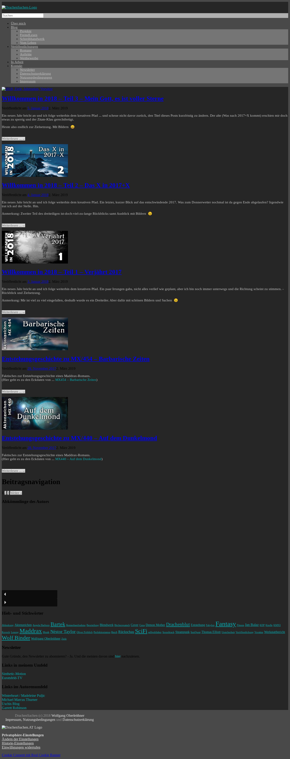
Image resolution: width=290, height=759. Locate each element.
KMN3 (277, 625)
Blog (14, 27)
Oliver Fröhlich (85, 632)
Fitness (240, 625)
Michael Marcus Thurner (19, 700)
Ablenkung (8, 625)
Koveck (6, 632)
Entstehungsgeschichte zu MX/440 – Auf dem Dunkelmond (79, 438)
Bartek (58, 624)
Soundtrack (168, 632)
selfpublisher (155, 632)
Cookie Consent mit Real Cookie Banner (31, 755)
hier (118, 656)
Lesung (15, 632)
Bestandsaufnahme (76, 625)
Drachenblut (178, 624)
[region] (145, 557)
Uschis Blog (10, 704)
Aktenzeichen (23, 625)
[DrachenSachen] (19, 7)
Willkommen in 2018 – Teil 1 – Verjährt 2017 (62, 272)
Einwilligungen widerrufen (21, 747)
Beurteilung (93, 625)
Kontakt (16, 66)
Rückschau (126, 632)
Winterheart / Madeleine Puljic (23, 695)
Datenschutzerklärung (78, 720)
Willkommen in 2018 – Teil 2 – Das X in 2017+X (66, 185)
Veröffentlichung (245, 632)
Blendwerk (107, 625)
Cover (134, 625)
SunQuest (196, 632)
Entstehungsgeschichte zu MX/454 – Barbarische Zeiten (76, 358)
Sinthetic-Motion (14, 674)
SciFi (141, 631)
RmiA (114, 632)
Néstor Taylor (63, 631)
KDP (262, 625)
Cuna (142, 625)
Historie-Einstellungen (18, 743)
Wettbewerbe (29, 58)
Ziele (64, 639)
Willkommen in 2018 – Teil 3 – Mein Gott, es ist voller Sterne (83, 98)
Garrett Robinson (14, 708)
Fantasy (225, 623)
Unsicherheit (228, 632)
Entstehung (198, 625)
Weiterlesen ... (13, 138)
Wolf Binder (16, 638)
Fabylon (210, 625)
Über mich (18, 23)
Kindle (269, 625)
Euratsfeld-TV (12, 678)
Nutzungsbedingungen (36, 77)
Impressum (28, 81)
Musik (46, 632)
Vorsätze (258, 632)
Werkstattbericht (274, 632)
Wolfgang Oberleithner (45, 638)
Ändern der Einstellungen (20, 739)
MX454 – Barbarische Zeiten (75, 380)
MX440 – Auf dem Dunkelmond (78, 459)
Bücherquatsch (122, 625)
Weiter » (16, 493)
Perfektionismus (102, 632)
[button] (29, 594)
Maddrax (30, 631)
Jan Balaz (252, 625)
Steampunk (182, 632)
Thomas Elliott (211, 632)
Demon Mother (155, 625)
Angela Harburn (41, 625)
